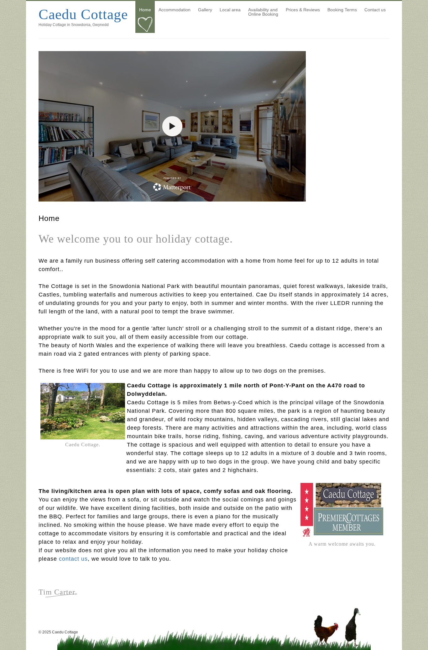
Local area (230, 9)
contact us (73, 559)
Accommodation (175, 9)
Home (145, 9)
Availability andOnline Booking (263, 12)
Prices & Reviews (303, 9)
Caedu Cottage (83, 14)
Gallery (205, 9)
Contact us (375, 9)
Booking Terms (342, 9)
